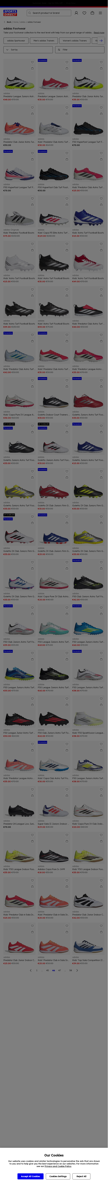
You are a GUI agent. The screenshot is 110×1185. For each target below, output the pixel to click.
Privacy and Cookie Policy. (58, 1166)
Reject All (81, 1176)
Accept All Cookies (30, 1176)
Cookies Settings (58, 1176)
